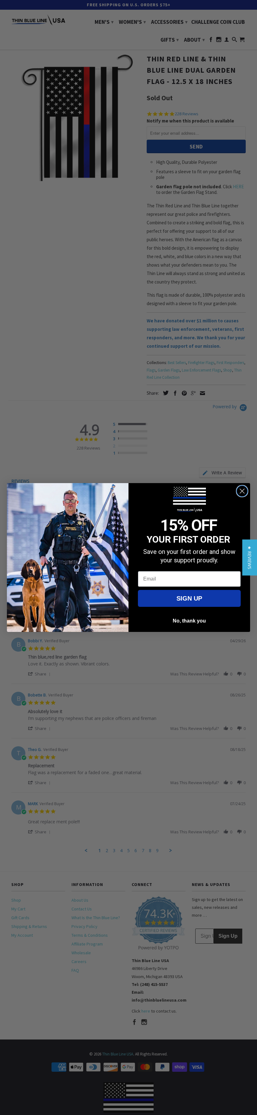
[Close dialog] (242, 491)
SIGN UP (189, 598)
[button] (249, 557)
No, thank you (189, 620)
